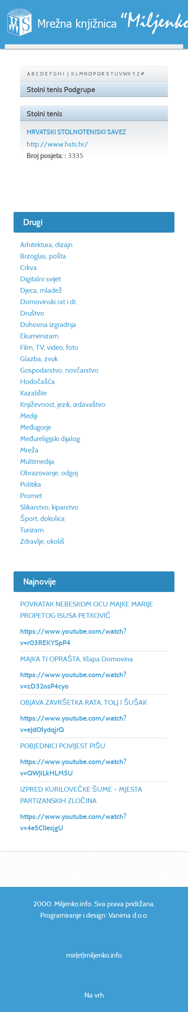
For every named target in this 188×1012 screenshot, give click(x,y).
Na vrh (94, 995)
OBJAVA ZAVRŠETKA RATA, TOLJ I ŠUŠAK (83, 702)
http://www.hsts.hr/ (57, 144)
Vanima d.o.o (127, 915)
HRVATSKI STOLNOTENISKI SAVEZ (76, 132)
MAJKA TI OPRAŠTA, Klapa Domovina (76, 659)
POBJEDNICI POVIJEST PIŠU (62, 746)
